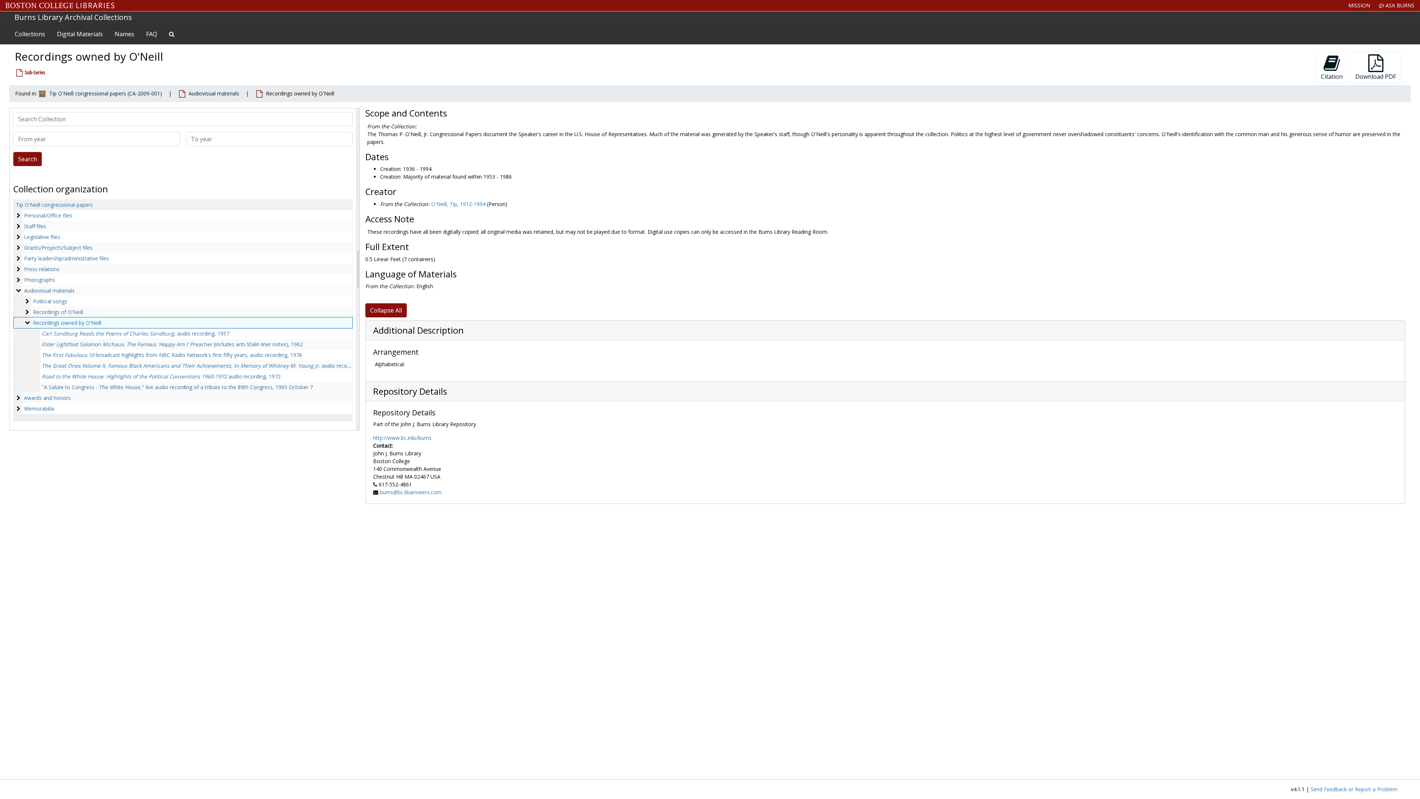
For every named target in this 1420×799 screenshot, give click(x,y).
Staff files (35, 226)
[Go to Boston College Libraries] (60, 5)
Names (124, 34)
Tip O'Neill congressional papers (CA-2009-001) (105, 93)
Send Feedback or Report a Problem (1354, 789)
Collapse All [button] (386, 310)
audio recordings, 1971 (209, 365)
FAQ (151, 34)
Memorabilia (39, 408)
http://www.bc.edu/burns (402, 437)
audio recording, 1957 (135, 333)
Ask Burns (1399, 5)
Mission (1359, 5)
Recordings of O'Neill (58, 312)
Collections (30, 34)
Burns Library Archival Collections (73, 17)
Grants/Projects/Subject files (58, 247)
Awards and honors (47, 397)
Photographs (39, 279)
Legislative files (42, 236)
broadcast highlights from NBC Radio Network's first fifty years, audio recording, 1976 (172, 354)
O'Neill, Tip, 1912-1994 (458, 204)
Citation (1332, 77)
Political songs (50, 301)
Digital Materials (80, 34)
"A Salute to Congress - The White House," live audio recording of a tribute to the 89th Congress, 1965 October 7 (177, 387)
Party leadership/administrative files (66, 258)
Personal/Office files (48, 215)
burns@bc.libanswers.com (411, 492)
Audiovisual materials (214, 93)
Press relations (42, 269)
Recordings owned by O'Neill (67, 322)
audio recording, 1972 (161, 376)
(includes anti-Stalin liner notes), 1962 (172, 344)
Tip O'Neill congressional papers (54, 204)
